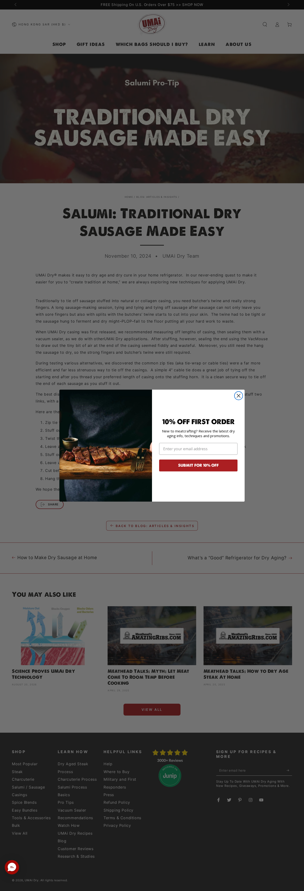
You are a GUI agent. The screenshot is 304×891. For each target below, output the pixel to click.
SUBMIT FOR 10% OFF (198, 465)
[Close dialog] (238, 396)
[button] (12, 867)
